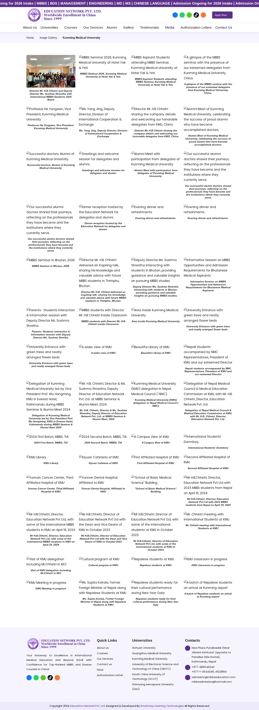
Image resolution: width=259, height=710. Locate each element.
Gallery (128, 27)
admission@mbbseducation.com (213, 677)
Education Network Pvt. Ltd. (87, 706)
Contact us (104, 664)
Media (169, 27)
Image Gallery (48, 37)
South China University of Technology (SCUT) (148, 676)
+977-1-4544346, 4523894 (209, 671)
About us (103, 648)
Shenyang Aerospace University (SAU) (153, 686)
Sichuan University (144, 648)
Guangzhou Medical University (151, 653)
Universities (49, 27)
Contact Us (223, 27)
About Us (30, 27)
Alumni (112, 27)
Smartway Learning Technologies (162, 706)
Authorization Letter (110, 675)
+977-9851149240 (203, 667)
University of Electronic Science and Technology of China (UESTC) (155, 666)
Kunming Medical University (149, 659)
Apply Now (221, 15)
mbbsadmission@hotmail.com (212, 682)
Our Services (93, 27)
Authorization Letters (196, 27)
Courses (70, 27)
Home (30, 37)
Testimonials (149, 27)
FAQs (100, 669)
